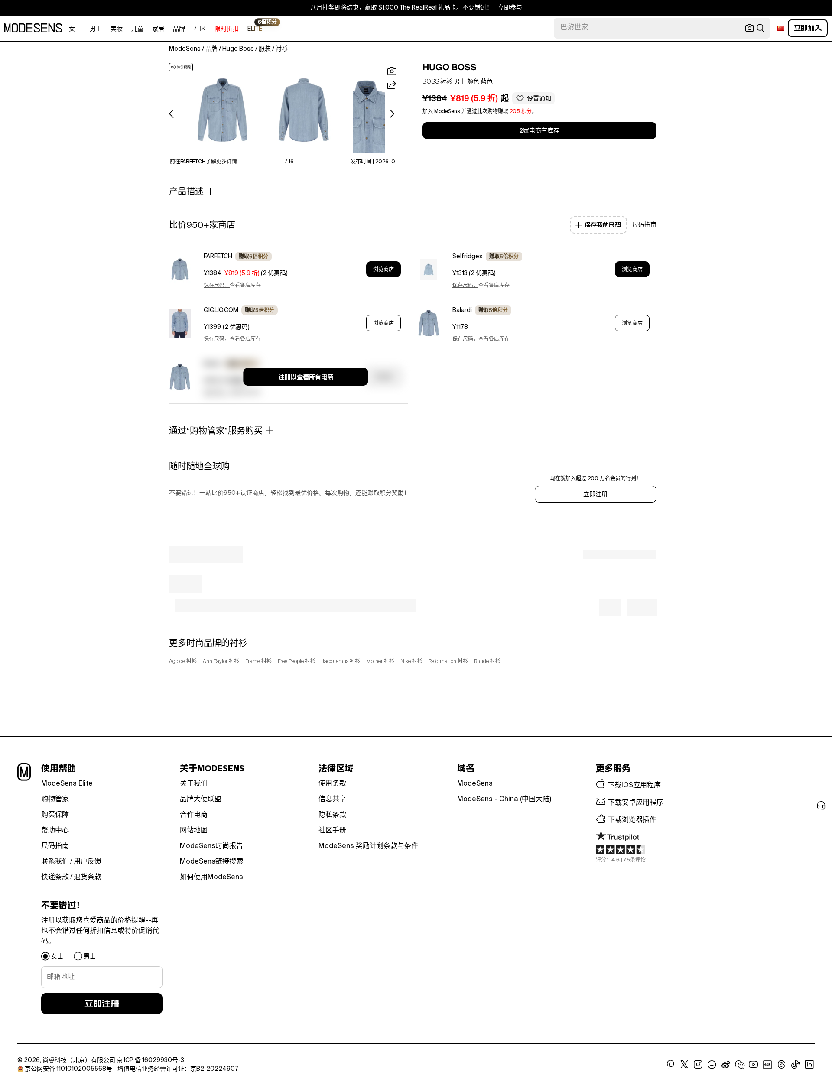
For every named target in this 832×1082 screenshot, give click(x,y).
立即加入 (808, 28)
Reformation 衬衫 (448, 661)
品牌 (179, 29)
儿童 (137, 29)
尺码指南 (55, 846)
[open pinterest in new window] (670, 1064)
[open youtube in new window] (753, 1064)
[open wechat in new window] (739, 1064)
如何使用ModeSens (211, 877)
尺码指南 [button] (644, 225)
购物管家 (55, 799)
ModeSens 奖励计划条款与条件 (368, 846)
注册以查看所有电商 (306, 377)
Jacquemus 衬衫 (341, 661)
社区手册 (332, 830)
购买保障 (55, 815)
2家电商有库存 (539, 131)
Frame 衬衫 (258, 661)
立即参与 (510, 8)
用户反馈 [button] (87, 861)
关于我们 (194, 783)
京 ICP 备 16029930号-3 (150, 1060)
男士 (96, 29)
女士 (75, 29)
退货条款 (87, 877)
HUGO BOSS (449, 67)
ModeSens (475, 783)
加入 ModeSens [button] (441, 111)
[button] (222, 110)
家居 (158, 29)
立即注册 (595, 494)
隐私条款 (332, 815)
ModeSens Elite (67, 783)
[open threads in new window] (781, 1064)
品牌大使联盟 (200, 799)
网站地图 (194, 830)
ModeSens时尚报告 (211, 846)
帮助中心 (55, 830)
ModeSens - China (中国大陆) (504, 799)
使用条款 (332, 783)
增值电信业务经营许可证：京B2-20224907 (177, 1069)
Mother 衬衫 (380, 661)
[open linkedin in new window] (809, 1064)
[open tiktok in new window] (795, 1064)
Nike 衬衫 (411, 661)
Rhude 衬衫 (487, 661)
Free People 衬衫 (296, 661)
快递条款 (55, 877)
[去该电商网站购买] (180, 269)
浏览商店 (383, 269)
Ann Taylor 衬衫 (221, 661)
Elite (254, 28)
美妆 (116, 29)
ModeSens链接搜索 (211, 861)
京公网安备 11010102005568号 (68, 1069)
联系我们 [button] (55, 861)
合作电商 (194, 815)
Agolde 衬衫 (183, 661)
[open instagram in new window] (698, 1064)
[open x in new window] (684, 1064)
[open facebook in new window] (712, 1064)
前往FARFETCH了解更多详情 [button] (203, 162)
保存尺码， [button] (217, 285)
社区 (200, 29)
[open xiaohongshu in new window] (767, 1064)
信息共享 (332, 799)
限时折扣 (226, 29)
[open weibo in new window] (726, 1064)
